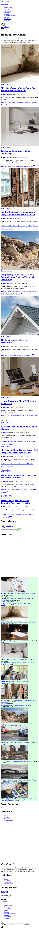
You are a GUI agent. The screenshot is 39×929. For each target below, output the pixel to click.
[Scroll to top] (2, 900)
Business (6, 12)
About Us (7, 817)
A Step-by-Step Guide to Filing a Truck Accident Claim (17, 742)
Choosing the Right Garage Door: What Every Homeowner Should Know (19, 451)
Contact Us (7, 819)
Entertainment (8, 7)
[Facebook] (2, 893)
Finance (6, 14)
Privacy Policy (8, 820)
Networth (7, 9)
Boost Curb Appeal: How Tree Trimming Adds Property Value (15, 501)
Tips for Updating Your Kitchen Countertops (13, 659)
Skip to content (5, 1)
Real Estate (7, 19)
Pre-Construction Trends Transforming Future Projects (16, 761)
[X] (5, 893)
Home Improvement (10, 15)
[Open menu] (2, 29)
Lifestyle (6, 17)
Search (3, 527)
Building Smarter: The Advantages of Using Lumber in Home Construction (18, 213)
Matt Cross (5, 94)
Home (6, 815)
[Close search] (2, 922)
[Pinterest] (7, 893)
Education (7, 20)
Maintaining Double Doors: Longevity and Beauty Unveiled (18, 476)
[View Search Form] (3, 24)
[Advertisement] (19, 556)
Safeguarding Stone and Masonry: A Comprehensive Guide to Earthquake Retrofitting (18, 277)
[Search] (19, 529)
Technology (7, 11)
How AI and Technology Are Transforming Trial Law (16, 641)
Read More (17, 166)
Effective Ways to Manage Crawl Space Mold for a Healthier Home (19, 89)
